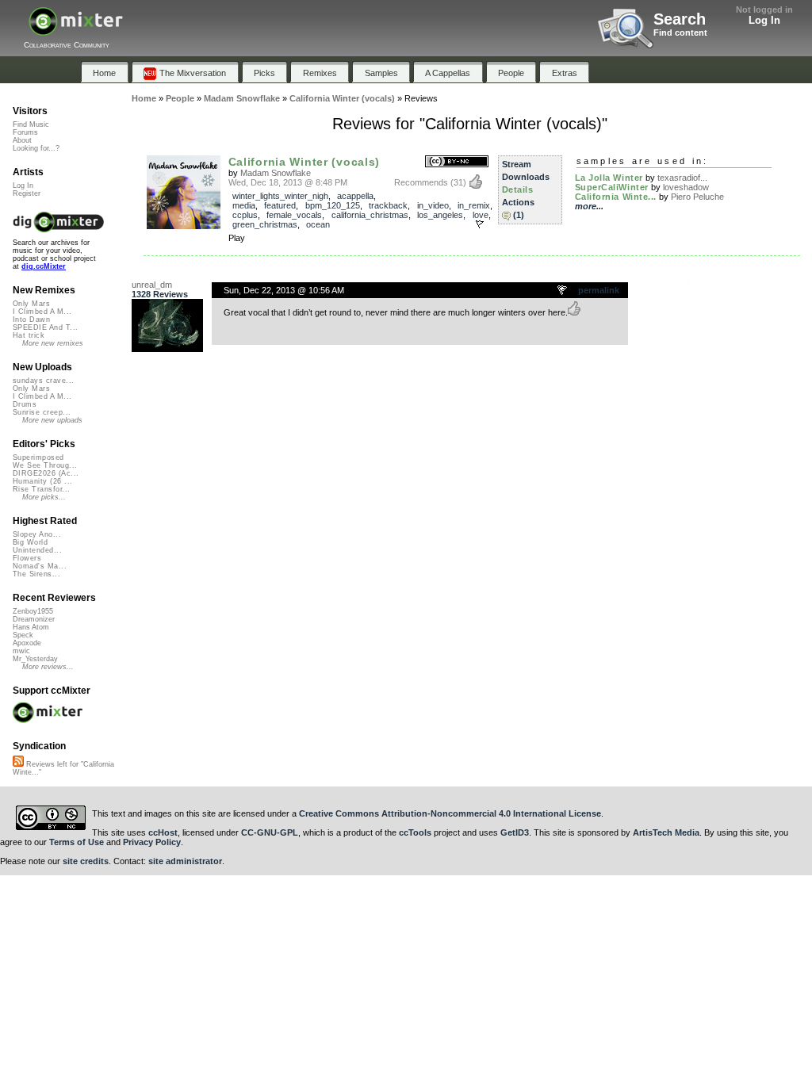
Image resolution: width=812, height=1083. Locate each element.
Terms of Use (76, 842)
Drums (24, 404)
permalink (598, 290)
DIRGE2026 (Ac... (46, 473)
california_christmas (369, 215)
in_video (433, 205)
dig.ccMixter (43, 266)
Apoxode (27, 643)
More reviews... (48, 667)
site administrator (185, 861)
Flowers (27, 558)
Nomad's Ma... (40, 566)
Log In (764, 20)
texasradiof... (682, 177)
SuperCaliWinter (612, 187)
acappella (355, 196)
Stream (516, 164)
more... (589, 206)
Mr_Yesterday (35, 659)
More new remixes (52, 343)
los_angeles (440, 215)
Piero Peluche (697, 196)
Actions (518, 202)
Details (518, 189)
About (22, 140)
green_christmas (264, 224)
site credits (86, 861)
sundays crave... (43, 381)
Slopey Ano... (37, 534)
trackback (388, 205)
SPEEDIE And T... (45, 327)
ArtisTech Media (666, 832)
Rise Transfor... (41, 489)
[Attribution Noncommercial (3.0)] (456, 162)
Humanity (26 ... (42, 481)
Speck (23, 635)
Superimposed (38, 457)
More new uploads (52, 420)
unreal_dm (152, 284)
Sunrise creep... (42, 412)
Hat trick (28, 335)
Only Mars (31, 304)
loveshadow (686, 187)
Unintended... (37, 550)
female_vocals (294, 215)
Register (26, 193)
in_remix (474, 205)
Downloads (526, 177)
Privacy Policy (152, 842)
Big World (30, 542)
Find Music (31, 124)
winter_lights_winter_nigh (280, 196)
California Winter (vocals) (304, 161)
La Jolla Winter (609, 177)
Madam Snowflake (275, 173)
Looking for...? (36, 148)
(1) (518, 215)
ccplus (245, 215)
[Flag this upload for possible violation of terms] (480, 224)
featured (280, 205)
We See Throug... (45, 465)
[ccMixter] (76, 30)
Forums (25, 132)
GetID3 (514, 832)
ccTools (415, 832)
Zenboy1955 (33, 611)
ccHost (163, 832)
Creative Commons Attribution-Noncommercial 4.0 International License (450, 813)
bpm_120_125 (332, 205)
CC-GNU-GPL (269, 832)
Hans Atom (31, 627)
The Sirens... (36, 574)
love (480, 215)
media (243, 205)
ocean (318, 224)
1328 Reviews (160, 294)
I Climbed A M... (42, 312)
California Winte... (616, 196)
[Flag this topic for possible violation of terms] (563, 291)
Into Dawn (31, 319)
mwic (21, 651)
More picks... (44, 497)
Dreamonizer (34, 619)
